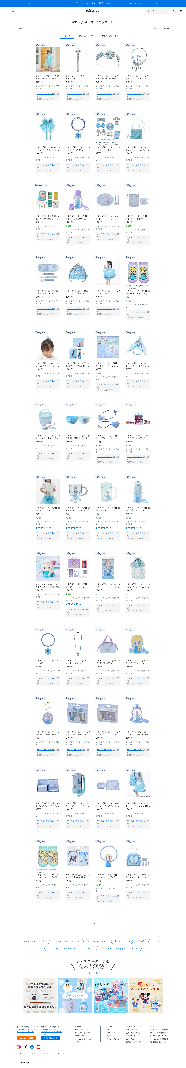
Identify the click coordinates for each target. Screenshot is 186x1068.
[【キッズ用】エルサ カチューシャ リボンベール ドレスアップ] (138, 568)
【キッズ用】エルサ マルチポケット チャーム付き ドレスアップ (138, 148)
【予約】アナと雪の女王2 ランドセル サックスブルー (138, 960)
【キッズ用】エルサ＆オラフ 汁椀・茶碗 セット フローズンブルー (78, 437)
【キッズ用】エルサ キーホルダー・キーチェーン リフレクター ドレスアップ (48, 730)
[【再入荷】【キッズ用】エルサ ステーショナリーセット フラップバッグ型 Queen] (78, 568)
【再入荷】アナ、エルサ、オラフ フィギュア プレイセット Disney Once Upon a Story (138, 437)
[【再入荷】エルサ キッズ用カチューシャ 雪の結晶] (108, 59)
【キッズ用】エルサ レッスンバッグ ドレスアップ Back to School (108, 292)
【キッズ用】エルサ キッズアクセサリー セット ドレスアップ (108, 585)
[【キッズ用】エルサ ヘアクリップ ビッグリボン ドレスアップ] (48, 128)
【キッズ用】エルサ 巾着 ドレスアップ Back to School (77, 292)
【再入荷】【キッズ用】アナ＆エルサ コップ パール (78, 509)
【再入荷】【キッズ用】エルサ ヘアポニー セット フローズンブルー (48, 960)
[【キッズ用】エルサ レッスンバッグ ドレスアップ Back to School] (108, 272)
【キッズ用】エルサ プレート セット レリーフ (108, 217)
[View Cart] (181, 10)
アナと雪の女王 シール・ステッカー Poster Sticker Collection (78, 871)
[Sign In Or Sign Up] (12, 11)
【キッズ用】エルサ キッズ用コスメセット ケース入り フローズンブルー (138, 871)
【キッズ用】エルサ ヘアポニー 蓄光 (48, 662)
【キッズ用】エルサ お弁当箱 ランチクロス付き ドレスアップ (108, 799)
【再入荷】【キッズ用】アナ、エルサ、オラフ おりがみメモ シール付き (108, 364)
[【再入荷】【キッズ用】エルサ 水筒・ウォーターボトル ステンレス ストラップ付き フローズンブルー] (138, 491)
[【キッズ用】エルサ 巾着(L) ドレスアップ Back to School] (138, 782)
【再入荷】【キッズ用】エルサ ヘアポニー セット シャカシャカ (108, 437)
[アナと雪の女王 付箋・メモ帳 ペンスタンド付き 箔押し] (48, 782)
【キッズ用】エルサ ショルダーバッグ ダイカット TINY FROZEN (138, 662)
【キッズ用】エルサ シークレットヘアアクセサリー (108, 148)
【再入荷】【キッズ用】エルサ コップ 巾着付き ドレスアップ (138, 217)
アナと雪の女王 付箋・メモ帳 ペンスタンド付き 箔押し (48, 799)
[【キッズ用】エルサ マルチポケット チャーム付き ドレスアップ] (138, 128)
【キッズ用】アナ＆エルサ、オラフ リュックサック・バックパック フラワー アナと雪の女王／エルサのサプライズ (48, 1005)
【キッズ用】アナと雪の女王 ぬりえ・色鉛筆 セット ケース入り (78, 364)
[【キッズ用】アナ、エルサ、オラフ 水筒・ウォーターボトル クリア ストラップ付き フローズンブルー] (138, 713)
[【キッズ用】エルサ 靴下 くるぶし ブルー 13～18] (48, 850)
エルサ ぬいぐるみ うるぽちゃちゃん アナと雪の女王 (48, 585)
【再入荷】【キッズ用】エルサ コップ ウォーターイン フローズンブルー (108, 509)
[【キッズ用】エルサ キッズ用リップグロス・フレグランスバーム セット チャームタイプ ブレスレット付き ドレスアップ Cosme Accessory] (108, 713)
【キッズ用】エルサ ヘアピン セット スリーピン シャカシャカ (78, 915)
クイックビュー (48, 104)
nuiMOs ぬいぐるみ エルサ (78, 959)
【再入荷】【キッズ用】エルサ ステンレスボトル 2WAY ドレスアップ (78, 217)
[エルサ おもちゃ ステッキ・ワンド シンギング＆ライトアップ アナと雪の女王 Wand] (78, 59)
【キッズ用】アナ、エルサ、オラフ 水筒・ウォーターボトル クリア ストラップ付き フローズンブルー (138, 730)
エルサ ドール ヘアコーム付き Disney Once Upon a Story (47, 915)
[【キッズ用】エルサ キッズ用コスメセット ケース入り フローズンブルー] (138, 850)
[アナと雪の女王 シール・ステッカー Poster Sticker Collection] (78, 850)
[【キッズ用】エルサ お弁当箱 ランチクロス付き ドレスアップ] (108, 782)
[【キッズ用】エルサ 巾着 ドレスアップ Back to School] (78, 272)
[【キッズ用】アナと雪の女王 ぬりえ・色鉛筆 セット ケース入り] (78, 347)
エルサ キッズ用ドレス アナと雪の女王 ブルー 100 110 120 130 (47, 77)
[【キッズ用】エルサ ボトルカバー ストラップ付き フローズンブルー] (78, 782)
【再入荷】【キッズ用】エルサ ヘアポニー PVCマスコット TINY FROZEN (108, 871)
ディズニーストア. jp (45, 94)
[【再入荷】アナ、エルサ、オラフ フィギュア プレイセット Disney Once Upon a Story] (138, 419)
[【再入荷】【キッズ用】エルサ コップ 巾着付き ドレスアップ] (138, 200)
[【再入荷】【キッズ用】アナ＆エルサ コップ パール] (78, 491)
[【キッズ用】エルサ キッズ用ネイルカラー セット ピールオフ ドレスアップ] (78, 713)
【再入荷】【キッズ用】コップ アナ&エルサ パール (138, 1005)
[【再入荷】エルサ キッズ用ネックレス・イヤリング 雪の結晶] (138, 59)
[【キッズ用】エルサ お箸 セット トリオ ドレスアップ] (48, 272)
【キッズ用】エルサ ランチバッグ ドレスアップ (108, 662)
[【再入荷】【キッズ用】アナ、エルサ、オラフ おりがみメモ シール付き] (108, 347)
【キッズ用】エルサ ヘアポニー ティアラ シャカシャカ (138, 364)
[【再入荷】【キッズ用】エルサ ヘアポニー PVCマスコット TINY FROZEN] (108, 850)
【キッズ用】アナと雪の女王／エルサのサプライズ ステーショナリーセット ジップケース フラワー (48, 217)
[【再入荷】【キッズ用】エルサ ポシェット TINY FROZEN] (48, 491)
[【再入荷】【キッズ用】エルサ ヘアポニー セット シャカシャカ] (108, 419)
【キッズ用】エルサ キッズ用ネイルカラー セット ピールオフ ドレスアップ (78, 730)
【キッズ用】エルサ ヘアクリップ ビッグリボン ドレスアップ (48, 148)
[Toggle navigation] (5, 11)
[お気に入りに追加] (60, 45)
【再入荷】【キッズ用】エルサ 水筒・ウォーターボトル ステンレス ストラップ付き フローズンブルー (138, 509)
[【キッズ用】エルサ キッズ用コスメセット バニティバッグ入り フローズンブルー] (48, 419)
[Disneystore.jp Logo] (93, 10)
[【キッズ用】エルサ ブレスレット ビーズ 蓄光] (78, 128)
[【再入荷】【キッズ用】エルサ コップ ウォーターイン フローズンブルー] (108, 491)
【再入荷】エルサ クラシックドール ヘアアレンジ (108, 1005)
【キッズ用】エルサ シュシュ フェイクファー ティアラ (48, 364)
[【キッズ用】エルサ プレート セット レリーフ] (108, 200)
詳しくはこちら (135, 3)
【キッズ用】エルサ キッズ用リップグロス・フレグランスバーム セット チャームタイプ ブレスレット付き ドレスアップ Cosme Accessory (108, 730)
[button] (30, 3)
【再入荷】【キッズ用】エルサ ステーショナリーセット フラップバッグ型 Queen (78, 585)
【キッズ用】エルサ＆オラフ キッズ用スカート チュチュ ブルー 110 (108, 915)
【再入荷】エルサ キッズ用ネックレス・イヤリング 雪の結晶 (138, 77)
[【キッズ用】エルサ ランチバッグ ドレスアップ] (108, 644)
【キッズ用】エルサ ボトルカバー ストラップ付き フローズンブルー (78, 799)
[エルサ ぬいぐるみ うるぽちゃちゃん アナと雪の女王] (48, 568)
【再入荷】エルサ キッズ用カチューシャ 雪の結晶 (108, 77)
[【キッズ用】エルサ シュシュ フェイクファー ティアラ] (48, 347)
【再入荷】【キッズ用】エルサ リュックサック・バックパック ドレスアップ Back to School (78, 1005)
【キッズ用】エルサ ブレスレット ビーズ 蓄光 (78, 148)
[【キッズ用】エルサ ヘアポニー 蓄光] (48, 644)
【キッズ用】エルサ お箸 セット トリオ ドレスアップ (47, 292)
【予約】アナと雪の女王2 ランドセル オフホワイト (107, 960)
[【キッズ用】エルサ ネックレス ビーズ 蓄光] (78, 644)
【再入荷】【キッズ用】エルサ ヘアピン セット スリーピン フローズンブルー (138, 915)
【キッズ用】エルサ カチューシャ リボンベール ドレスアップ (138, 585)
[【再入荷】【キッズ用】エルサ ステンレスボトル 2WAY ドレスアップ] (78, 200)
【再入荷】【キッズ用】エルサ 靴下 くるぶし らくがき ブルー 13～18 (138, 292)
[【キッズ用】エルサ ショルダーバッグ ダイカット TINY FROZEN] (138, 644)
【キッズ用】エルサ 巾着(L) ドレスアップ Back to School (137, 799)
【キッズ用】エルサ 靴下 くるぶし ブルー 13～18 (47, 871)
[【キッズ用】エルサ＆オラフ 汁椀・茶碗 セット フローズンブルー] (78, 419)
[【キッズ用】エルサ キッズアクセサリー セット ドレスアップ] (108, 568)
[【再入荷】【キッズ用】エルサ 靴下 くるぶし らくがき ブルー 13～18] (138, 272)
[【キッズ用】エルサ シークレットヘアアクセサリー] (108, 128)
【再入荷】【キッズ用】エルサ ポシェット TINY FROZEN (48, 509)
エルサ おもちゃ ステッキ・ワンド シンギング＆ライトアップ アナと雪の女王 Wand (78, 77)
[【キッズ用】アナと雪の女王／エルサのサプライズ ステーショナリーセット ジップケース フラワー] (48, 200)
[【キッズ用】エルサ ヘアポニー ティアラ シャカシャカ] (138, 347)
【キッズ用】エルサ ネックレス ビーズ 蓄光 (78, 662)
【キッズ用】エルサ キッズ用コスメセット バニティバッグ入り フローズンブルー (48, 437)
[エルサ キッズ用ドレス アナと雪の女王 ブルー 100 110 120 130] (48, 59)
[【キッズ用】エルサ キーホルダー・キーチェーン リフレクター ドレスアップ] (48, 713)
